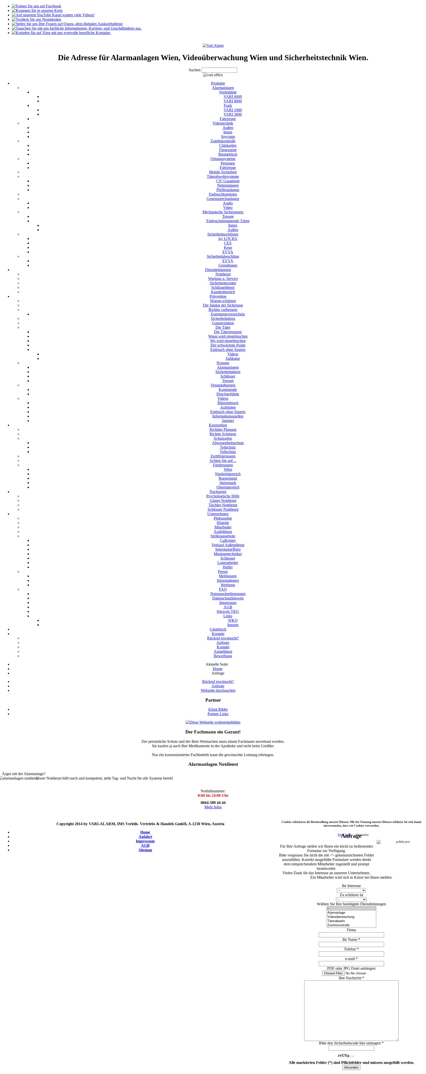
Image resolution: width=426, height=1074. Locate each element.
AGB (145, 845)
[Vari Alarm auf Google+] (37, 10)
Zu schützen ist (351, 895)
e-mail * (351, 959)
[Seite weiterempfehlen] (213, 722)
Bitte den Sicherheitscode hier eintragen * (351, 1043)
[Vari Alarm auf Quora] (67, 24)
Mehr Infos (213, 807)
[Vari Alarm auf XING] (61, 33)
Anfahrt (145, 837)
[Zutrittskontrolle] (351, 925)
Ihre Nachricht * (351, 978)
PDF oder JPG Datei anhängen (351, 968)
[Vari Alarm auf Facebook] (36, 6)
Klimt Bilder (218, 709)
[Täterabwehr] (351, 921)
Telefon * (351, 949)
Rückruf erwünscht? (218, 681)
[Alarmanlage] (351, 913)
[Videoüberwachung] (351, 917)
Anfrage (218, 686)
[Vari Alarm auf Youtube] (53, 15)
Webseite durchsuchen (218, 690)
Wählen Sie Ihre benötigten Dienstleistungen (351, 904)
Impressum (145, 841)
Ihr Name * (351, 939)
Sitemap (145, 850)
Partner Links (218, 714)
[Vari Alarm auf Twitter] (36, 19)
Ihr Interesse (351, 886)
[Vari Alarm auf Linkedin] (77, 28)
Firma (351, 930)
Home (145, 832)
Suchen (195, 70)
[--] (351, 909)
